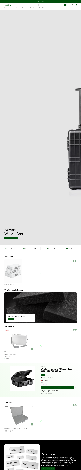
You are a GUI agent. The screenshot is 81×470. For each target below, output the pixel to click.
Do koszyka (32, 349)
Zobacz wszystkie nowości (18, 401)
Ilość (42, 382)
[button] (65, 5)
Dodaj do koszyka (57, 387)
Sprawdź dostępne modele (11, 238)
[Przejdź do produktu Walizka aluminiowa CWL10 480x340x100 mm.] (19, 340)
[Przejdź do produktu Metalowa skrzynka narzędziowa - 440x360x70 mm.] (19, 415)
